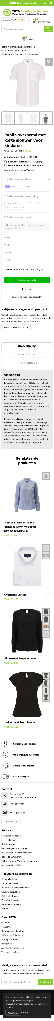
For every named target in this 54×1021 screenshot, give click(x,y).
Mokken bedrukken (10, 896)
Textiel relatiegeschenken (22, 46)
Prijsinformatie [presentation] (27, 362)
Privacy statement (10, 939)
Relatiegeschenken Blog (13, 931)
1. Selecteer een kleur (17, 179)
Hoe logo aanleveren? (11, 856)
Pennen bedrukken (10, 879)
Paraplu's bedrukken (11, 904)
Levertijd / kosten (9, 840)
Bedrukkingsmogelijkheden (14, 848)
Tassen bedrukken (9, 883)
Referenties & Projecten (12, 935)
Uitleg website (8, 844)
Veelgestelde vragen (11, 835)
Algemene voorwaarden (12, 947)
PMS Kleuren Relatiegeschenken (16, 852)
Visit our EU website (10, 952)
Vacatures (6, 926)
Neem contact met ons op (16, 327)
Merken (4, 908)
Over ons (5, 922)
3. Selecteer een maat (17, 217)
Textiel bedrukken (9, 900)
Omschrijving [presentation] (27, 346)
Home (4, 46)
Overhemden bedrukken (12, 50)
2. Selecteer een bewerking (21, 196)
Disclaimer (6, 943)
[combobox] (22, 29)
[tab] (26, 345)
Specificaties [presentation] (27, 354)
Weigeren (24, 1012)
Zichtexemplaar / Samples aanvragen (19, 861)
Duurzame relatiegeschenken (15, 887)
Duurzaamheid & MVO (11, 865)
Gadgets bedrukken (10, 891)
